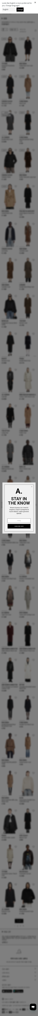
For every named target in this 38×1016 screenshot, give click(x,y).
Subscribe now (19, 526)
